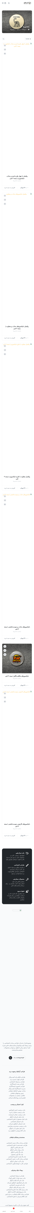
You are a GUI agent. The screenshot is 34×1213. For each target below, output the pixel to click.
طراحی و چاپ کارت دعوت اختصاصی (17, 1159)
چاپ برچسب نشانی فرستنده (17, 1114)
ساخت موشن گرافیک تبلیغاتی (17, 1091)
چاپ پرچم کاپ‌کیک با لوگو (17, 1187)
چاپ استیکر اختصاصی (17, 1121)
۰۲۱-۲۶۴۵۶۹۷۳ (18, 1058)
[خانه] (28, 29)
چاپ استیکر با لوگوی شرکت (17, 1124)
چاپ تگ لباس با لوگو (17, 1152)
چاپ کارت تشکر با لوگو (17, 1161)
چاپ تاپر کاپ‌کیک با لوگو (17, 1180)
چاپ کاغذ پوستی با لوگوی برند (17, 1130)
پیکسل (19, 180)
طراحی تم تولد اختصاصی (17, 1176)
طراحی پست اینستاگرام (17, 1084)
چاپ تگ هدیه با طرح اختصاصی (17, 1156)
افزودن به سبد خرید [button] (9, 187)
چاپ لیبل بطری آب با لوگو (17, 1128)
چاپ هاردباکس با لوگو (17, 1147)
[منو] (3, 3)
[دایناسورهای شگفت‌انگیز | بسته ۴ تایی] (17, 658)
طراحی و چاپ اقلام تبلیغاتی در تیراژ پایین (17, 1194)
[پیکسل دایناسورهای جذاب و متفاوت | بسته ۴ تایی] (17, 258)
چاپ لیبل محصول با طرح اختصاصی (17, 1119)
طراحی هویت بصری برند (17, 1079)
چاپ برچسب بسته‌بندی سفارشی (17, 1126)
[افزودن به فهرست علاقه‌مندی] (4, 45)
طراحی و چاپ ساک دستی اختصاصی (17, 1143)
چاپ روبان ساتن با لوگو (17, 1150)
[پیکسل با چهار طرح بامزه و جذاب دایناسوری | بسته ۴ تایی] (17, 108)
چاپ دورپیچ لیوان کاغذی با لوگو (17, 1192)
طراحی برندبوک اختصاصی (17, 1082)
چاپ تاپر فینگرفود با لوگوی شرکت (17, 1182)
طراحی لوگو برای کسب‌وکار (17, 1077)
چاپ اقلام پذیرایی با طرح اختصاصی (17, 1196)
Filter (27, 38)
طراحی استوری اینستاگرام (17, 1086)
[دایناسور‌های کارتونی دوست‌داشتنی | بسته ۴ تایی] (17, 756)
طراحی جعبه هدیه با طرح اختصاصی (17, 1145)
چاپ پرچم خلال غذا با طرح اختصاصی (17, 1189)
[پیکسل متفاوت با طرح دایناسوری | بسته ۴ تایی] (17, 408)
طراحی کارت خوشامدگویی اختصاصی (17, 1163)
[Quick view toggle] (4, 53)
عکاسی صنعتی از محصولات (17, 1095)
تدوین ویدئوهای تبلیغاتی (17, 1093)
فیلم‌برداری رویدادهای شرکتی (17, 1098)
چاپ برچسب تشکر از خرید (17, 1112)
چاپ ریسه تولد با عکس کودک (17, 1178)
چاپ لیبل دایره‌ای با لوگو (17, 1117)
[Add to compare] (4, 49)
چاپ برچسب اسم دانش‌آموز (17, 1110)
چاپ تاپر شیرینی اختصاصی (17, 1185)
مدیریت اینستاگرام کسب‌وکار (17, 1088)
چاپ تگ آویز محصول (17, 1154)
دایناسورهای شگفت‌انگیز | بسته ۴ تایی (17, 676)
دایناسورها (15, 180)
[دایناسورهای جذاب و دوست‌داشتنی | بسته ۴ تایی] (17, 559)
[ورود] (9, 3)
